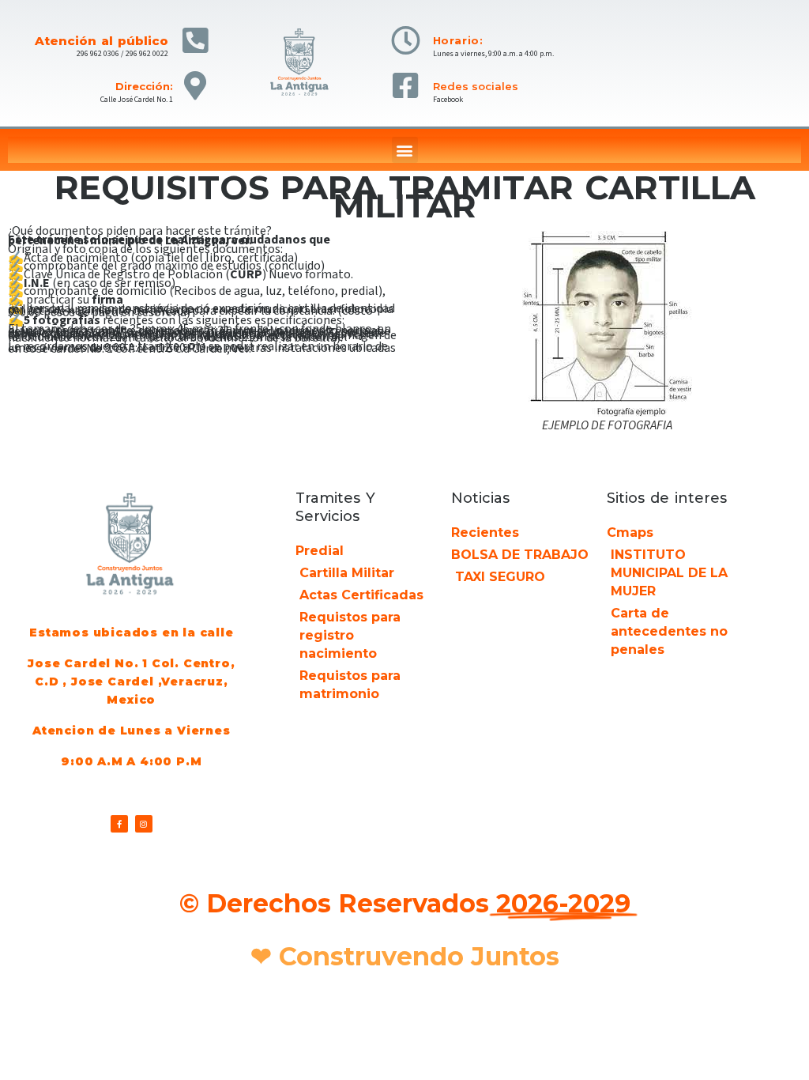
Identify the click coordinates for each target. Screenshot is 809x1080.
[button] (405, 150)
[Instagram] (143, 824)
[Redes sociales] (405, 85)
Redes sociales (475, 86)
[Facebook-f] (119, 824)
